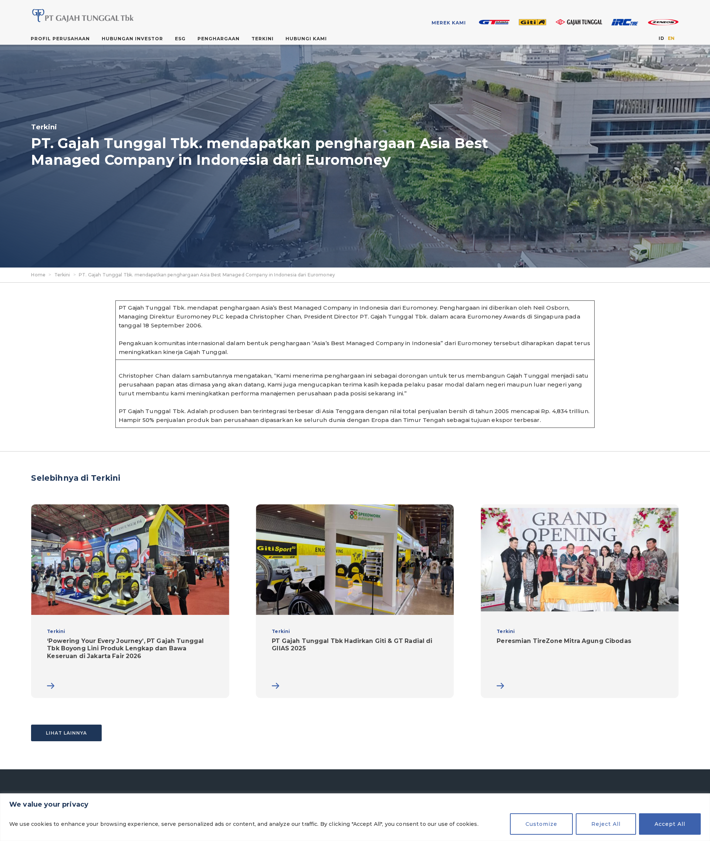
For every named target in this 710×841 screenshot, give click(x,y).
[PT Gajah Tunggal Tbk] (102, 15)
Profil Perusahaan (60, 38)
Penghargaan (218, 38)
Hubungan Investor (132, 38)
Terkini (262, 38)
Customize (541, 824)
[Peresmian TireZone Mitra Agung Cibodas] (580, 601)
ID (661, 38)
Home (38, 275)
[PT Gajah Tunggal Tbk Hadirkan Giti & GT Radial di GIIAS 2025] (355, 601)
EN (671, 38)
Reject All (606, 824)
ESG (180, 38)
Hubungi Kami (306, 38)
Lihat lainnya (66, 733)
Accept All (670, 824)
